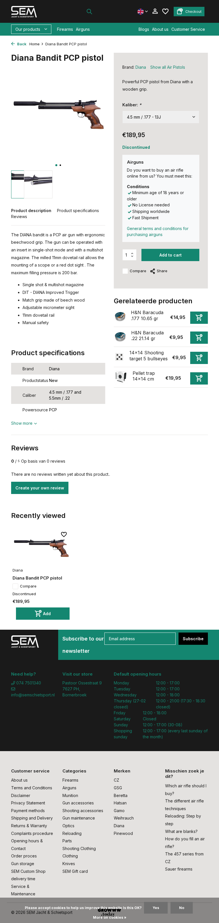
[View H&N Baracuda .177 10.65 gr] (120, 316)
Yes (156, 908)
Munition (70, 795)
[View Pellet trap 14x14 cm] (121, 377)
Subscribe (193, 638)
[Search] (89, 11)
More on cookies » (109, 917)
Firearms (65, 29)
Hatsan (120, 802)
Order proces (24, 855)
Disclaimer (20, 795)
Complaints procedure (32, 833)
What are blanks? (181, 831)
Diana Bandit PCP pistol (37, 578)
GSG (118, 787)
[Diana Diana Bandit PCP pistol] (41, 548)
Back (21, 44)
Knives (68, 863)
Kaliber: (131, 104)
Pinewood (123, 833)
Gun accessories (78, 802)
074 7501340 (28, 682)
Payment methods (28, 810)
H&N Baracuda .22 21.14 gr (147, 335)
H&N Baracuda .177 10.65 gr (147, 315)
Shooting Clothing (79, 848)
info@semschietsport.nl (32, 694)
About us (160, 29)
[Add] (199, 318)
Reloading (72, 833)
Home (34, 44)
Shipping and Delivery (32, 818)
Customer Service (188, 29)
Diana (140, 67)
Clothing (70, 855)
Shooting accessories (82, 810)
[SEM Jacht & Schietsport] (29, 11)
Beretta (120, 795)
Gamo (119, 810)
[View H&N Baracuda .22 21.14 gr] (120, 336)
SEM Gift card (75, 871)
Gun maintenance (78, 818)
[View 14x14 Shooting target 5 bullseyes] (119, 357)
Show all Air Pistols (167, 67)
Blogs (144, 29)
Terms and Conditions (31, 787)
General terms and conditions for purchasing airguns (157, 231)
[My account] (155, 11)
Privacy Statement (28, 802)
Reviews (19, 216)
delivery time (23, 878)
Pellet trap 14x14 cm (144, 376)
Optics (68, 825)
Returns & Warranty (29, 825)
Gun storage (22, 863)
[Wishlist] (165, 11)
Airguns (83, 29)
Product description (31, 210)
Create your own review (39, 487)
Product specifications (78, 210)
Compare (138, 271)
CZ (116, 780)
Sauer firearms (178, 869)
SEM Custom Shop (28, 871)
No (181, 908)
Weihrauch (124, 818)
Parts (67, 840)
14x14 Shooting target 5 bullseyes (148, 355)
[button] (56, 165)
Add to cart (170, 255)
